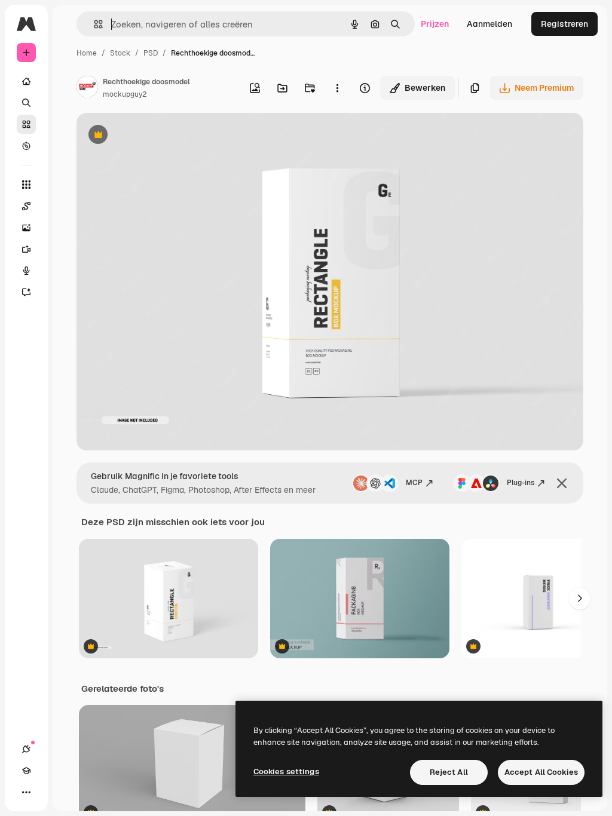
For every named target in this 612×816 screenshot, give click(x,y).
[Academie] (26, 770)
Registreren (564, 24)
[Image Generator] (26, 227)
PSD (150, 53)
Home (86, 53)
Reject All (449, 772)
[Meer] (26, 792)
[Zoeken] (26, 102)
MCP (414, 482)
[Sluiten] (562, 483)
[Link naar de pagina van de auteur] (87, 88)
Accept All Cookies (541, 772)
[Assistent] (26, 292)
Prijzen (435, 24)
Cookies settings (286, 771)
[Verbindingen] (26, 749)
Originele (155, 136)
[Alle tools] (26, 184)
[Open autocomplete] (93, 24)
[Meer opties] (337, 88)
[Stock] (26, 124)
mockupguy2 (124, 94)
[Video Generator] (26, 249)
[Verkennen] (26, 145)
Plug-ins (520, 482)
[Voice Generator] (26, 270)
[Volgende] (579, 598)
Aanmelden (489, 24)
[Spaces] (26, 206)
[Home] (26, 81)
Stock (120, 53)
